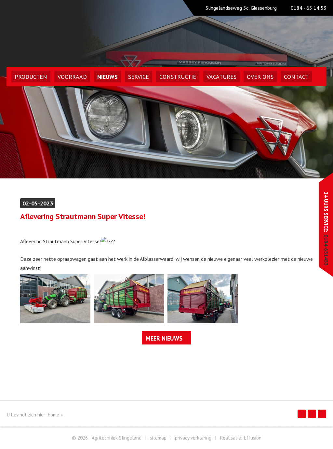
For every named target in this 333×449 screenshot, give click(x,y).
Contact (296, 76)
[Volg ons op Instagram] (312, 414)
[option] (166, 127)
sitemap (158, 438)
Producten (31, 76)
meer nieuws (164, 338)
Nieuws (107, 76)
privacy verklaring (193, 438)
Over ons (260, 76)
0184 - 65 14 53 (308, 8)
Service (138, 76)
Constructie (177, 76)
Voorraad (72, 76)
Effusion (252, 438)
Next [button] (308, 127)
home (53, 415)
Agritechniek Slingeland (63, 32)
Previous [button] (25, 127)
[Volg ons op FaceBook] (302, 414)
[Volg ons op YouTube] (322, 414)
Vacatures (221, 76)
